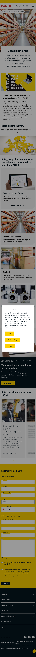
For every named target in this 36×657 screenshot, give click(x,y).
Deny (9, 333)
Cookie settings (12, 340)
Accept (10, 346)
